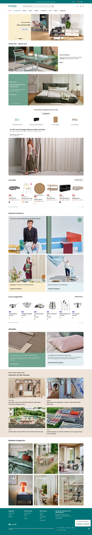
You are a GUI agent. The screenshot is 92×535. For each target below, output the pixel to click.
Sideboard (61, 196)
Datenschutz (62, 527)
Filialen (73, 1)
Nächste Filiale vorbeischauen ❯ (16, 134)
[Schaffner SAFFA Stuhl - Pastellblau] (25, 202)
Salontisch (49, 196)
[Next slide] (23, 38)
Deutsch (81, 1)
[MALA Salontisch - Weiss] (47, 202)
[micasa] (12, 6)
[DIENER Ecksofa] (77, 188)
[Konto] (83, 6)
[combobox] (80, 2)
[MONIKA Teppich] (39, 188)
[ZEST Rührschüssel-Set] (39, 305)
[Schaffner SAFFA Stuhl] (26, 188)
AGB (58, 527)
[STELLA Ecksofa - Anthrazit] (9, 202)
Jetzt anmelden (58, 518)
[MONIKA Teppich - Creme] (36, 203)
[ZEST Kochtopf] (77, 305)
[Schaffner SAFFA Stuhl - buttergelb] (22, 202)
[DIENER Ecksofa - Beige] (72, 202)
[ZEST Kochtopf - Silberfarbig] (72, 317)
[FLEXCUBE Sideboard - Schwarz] (60, 202)
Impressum (68, 527)
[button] (18, 38)
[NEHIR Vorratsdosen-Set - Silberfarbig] (47, 319)
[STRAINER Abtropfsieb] (26, 305)
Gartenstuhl (24, 196)
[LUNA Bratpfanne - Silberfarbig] (9, 317)
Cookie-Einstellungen (61, 530)
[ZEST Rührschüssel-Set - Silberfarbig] (34, 319)
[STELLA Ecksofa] (14, 188)
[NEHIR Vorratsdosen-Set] (52, 305)
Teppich (35, 198)
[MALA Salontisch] (52, 188)
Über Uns (73, 527)
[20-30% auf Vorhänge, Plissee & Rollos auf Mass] (46, 156)
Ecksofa (10, 196)
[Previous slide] (15, 38)
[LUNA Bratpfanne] (14, 305)
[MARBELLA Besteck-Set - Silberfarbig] (60, 317)
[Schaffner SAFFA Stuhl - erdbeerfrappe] (23, 202)
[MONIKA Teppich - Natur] (34, 203)
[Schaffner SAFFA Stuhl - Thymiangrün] (26, 202)
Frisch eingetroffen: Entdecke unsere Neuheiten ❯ (46, 1)
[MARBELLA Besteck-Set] (65, 305)
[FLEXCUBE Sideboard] (65, 188)
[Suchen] (53, 6)
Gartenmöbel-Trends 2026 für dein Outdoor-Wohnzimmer (25, 432)
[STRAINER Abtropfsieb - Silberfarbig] (22, 317)
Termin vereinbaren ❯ (14, 135)
